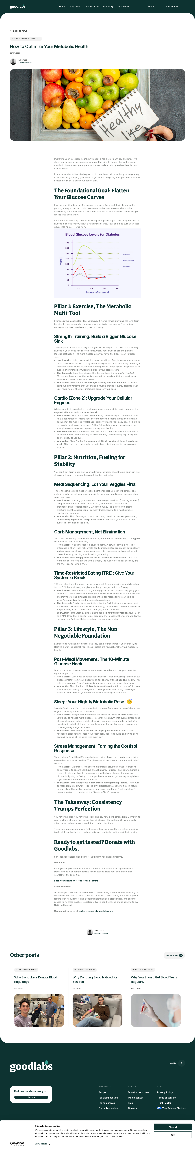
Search (31, 1097)
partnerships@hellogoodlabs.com (96, 911)
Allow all (173, 1127)
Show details (41, 1144)
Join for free (172, 6)
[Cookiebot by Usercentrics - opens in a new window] (17, 1144)
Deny (172, 1135)
